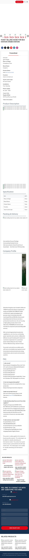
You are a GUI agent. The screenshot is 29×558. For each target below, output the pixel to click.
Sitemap (19, 555)
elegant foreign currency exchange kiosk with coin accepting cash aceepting (20, 480)
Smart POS (11, 395)
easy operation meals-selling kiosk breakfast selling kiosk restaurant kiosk (8, 479)
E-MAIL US (4, 494)
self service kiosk (10, 72)
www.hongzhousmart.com (11, 555)
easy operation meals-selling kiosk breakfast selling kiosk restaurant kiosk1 (20, 467)
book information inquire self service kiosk (8, 466)
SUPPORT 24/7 (5, 502)
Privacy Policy (24, 555)
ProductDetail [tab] (13, 53)
